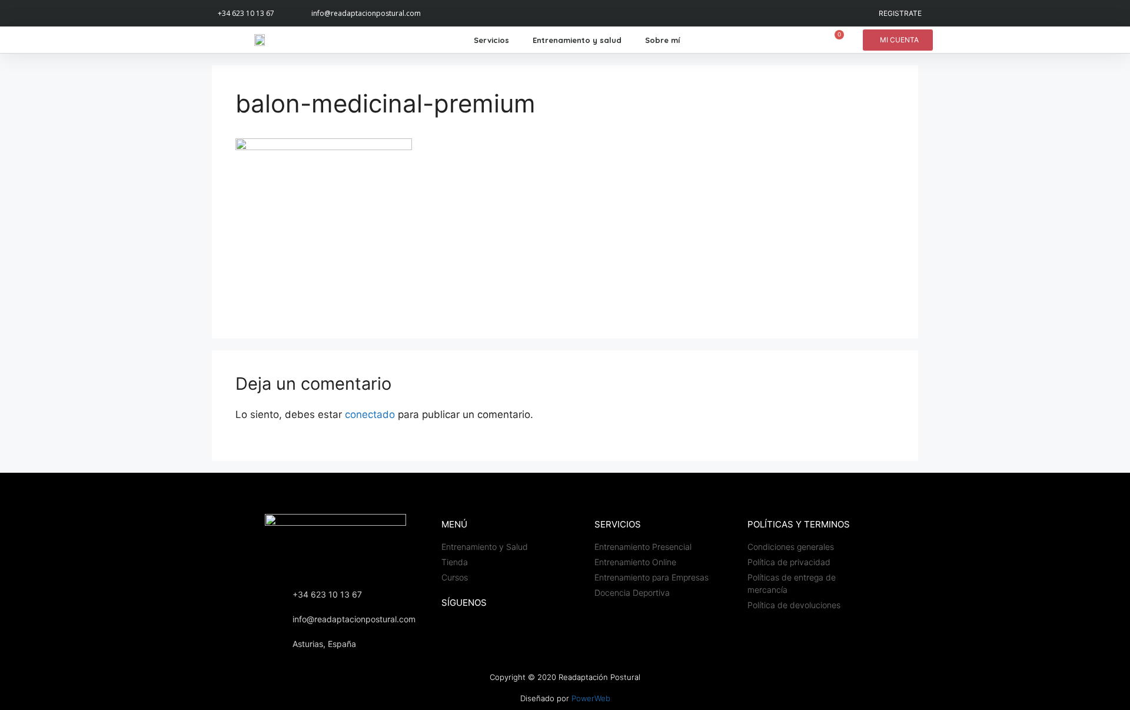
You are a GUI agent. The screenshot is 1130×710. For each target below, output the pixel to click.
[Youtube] (477, 13)
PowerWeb (590, 698)
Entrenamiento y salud (577, 40)
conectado (370, 414)
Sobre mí (662, 40)
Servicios (491, 40)
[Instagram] (450, 13)
